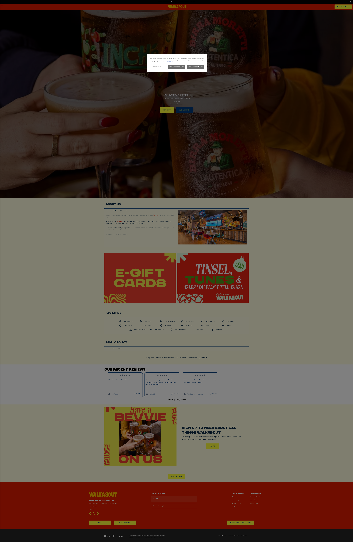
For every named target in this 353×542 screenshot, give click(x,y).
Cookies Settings (156, 66)
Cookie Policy (170, 61)
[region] (177, 63)
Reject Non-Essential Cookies (176, 66)
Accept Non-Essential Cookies (195, 66)
